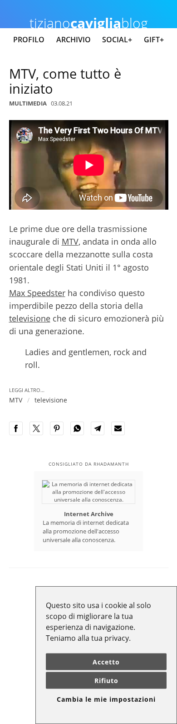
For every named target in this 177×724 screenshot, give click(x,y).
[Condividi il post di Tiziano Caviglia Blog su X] (39, 433)
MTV (70, 241)
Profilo (28, 40)
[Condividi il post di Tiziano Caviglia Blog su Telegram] (100, 433)
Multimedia (28, 103)
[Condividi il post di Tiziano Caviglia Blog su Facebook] (18, 433)
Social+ (117, 40)
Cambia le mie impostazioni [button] (106, 699)
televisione (29, 318)
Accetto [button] (106, 662)
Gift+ (154, 40)
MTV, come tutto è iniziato (65, 81)
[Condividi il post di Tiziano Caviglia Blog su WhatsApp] (79, 433)
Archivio (73, 40)
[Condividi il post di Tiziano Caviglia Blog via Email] (120, 433)
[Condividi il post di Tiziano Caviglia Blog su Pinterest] (59, 433)
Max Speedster (37, 292)
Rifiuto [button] (106, 680)
